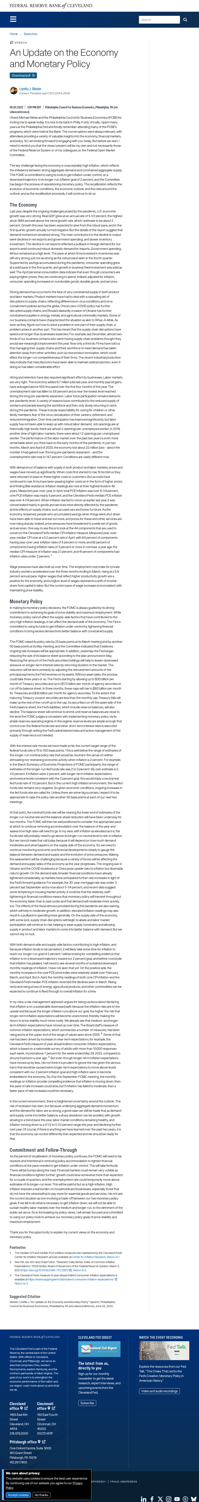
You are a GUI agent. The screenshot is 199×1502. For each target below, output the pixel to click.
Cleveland (18, 1406)
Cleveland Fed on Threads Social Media (185, 1499)
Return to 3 (21, 1283)
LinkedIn (144, 1499)
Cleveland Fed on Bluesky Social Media (194, 1499)
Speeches (30, 34)
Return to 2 (79, 1270)
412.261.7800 (18, 1462)
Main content (19, 2)
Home (14, 34)
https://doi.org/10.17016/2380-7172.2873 (45, 1270)
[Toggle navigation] (13, 19)
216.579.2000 (19, 1433)
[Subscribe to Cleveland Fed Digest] (99, 1350)
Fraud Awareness (123, 1481)
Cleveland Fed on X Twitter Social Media (160, 1499)
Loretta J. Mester (30, 89)
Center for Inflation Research (89, 1257)
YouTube (177, 1499)
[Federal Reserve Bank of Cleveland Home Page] (51, 6)
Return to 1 (113, 1257)
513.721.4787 (45, 1433)
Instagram (169, 1499)
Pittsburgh (23, 1442)
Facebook (152, 1499)
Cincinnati (45, 1406)
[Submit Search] (185, 20)
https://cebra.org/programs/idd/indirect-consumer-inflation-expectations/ (71, 1279)
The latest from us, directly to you (93, 1365)
